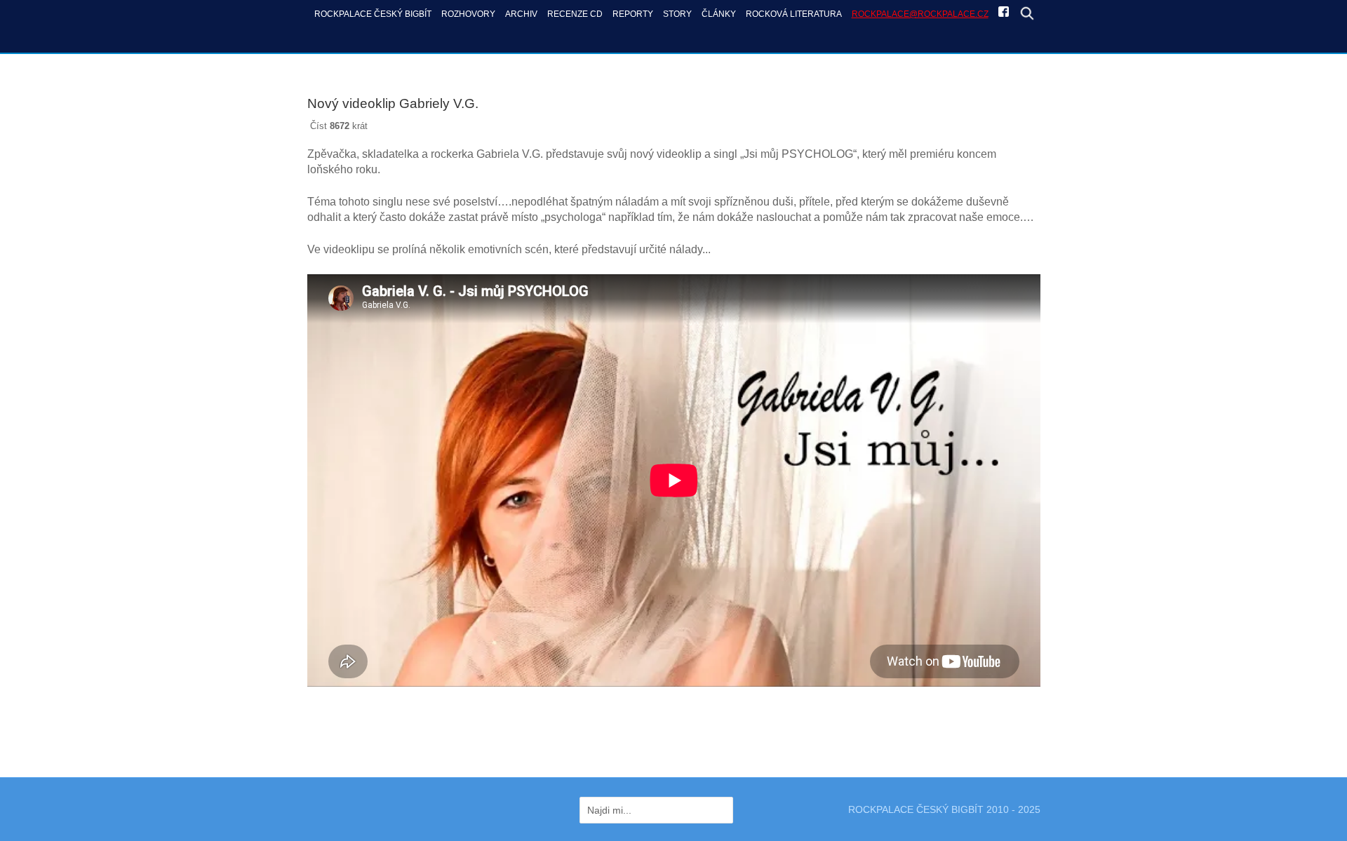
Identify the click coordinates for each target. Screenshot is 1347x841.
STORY (677, 13)
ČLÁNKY (719, 13)
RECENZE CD (575, 13)
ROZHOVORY (468, 13)
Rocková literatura (794, 13)
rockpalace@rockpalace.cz (920, 13)
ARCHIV (521, 13)
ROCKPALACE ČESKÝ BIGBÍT (372, 13)
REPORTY (632, 13)
